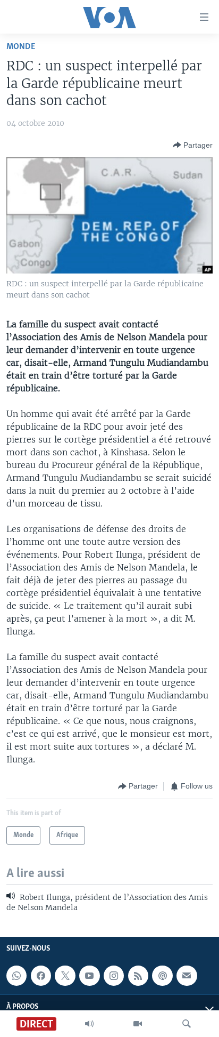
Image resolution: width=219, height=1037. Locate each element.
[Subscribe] (186, 976)
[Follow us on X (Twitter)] (65, 976)
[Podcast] (162, 976)
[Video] (138, 1023)
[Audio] (89, 1023)
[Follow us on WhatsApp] (16, 976)
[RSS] (138, 976)
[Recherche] (187, 1023)
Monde (20, 46)
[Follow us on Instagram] (114, 976)
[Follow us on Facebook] (41, 976)
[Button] (193, 145)
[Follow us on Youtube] (89, 976)
